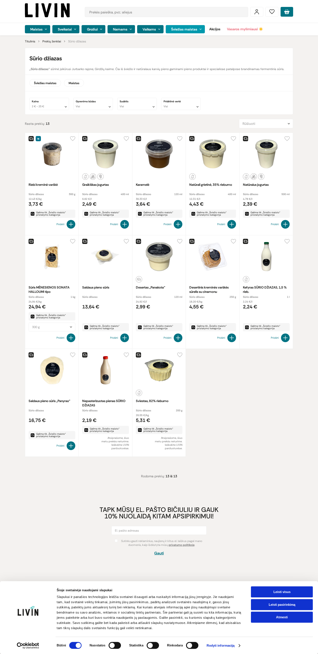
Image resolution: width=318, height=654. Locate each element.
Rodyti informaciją (221, 646)
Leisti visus (282, 592)
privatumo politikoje (181, 545)
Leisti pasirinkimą (282, 604)
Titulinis (30, 41)
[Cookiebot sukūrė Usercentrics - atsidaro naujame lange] (28, 645)
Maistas (74, 83)
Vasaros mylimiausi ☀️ (245, 29)
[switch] (115, 645)
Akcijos (214, 29)
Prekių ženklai (51, 41)
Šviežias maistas (45, 83)
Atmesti (282, 617)
